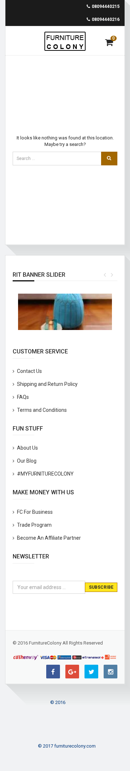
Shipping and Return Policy (47, 384)
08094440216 (106, 19)
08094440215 (106, 6)
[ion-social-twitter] (91, 671)
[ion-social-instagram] (110, 671)
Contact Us (29, 371)
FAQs (23, 397)
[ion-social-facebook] (53, 671)
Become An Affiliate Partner (49, 538)
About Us (27, 448)
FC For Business (35, 512)
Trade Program (34, 525)
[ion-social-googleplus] (72, 671)
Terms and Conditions (42, 410)
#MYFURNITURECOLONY (45, 474)
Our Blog (26, 461)
